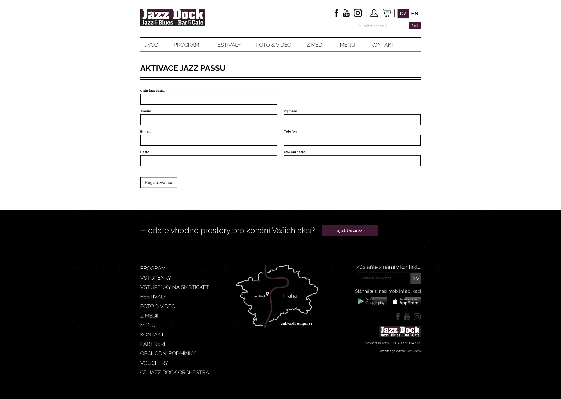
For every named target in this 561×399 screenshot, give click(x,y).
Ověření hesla (294, 152)
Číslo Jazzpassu (152, 90)
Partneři (152, 344)
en (415, 13)
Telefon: (291, 131)
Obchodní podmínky (168, 353)
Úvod (151, 45)
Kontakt (382, 45)
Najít (415, 25)
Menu (347, 45)
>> (415, 278)
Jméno (145, 111)
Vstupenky (155, 278)
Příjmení (290, 111)
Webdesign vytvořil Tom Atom (400, 351)
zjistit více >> (349, 230)
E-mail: (145, 131)
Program (186, 45)
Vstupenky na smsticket (174, 287)
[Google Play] (372, 301)
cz (403, 13)
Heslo (144, 152)
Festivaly (228, 45)
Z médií (316, 45)
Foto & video (273, 45)
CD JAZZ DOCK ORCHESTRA (174, 372)
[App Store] (405, 301)
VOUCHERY (154, 363)
